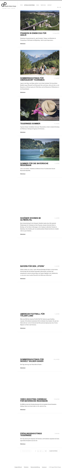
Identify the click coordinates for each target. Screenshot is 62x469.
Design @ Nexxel (18, 467)
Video (37, 5)
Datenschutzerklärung (35, 467)
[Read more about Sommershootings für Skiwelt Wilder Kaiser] (39, 345)
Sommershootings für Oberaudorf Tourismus (32, 79)
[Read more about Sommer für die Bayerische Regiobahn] (39, 149)
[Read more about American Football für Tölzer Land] (39, 298)
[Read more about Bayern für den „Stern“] (39, 251)
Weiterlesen (22, 43)
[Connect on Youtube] (8, 467)
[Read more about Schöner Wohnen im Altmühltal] (39, 197)
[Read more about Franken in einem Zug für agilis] (39, 20)
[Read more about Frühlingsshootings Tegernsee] (39, 423)
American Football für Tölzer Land (32, 315)
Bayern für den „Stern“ (32, 266)
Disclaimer (26, 467)
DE (60, 7)
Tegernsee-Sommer (30, 123)
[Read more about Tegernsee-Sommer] (39, 110)
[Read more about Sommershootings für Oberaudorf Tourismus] (39, 62)
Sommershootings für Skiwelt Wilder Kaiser (32, 360)
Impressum (44, 467)
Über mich (43, 5)
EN (58, 7)
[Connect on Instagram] (2, 467)
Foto (21, 5)
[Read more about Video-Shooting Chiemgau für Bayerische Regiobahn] (39, 385)
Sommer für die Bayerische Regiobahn (34, 164)
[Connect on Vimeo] (5, 467)
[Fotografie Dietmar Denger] (8, 5)
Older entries (53, 451)
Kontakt (49, 5)
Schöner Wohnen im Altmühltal (30, 219)
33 (45, 451)
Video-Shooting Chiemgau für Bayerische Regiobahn (34, 400)
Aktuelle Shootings (29, 5)
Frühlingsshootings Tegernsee (31, 434)
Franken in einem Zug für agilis (33, 34)
